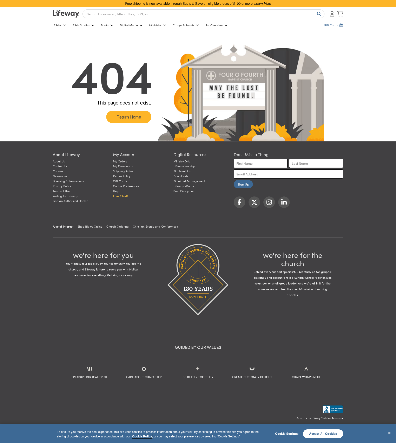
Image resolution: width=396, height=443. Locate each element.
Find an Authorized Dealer (70, 201)
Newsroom (60, 176)
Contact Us (60, 166)
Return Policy (121, 176)
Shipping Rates (123, 171)
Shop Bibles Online (90, 226)
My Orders (120, 161)
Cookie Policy (142, 436)
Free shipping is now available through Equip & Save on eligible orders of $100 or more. (198, 3)
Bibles (57, 25)
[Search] (318, 13)
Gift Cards (120, 181)
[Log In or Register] (332, 13)
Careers (58, 171)
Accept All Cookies (323, 433)
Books (105, 25)
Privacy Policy (62, 186)
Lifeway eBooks (183, 186)
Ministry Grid (181, 161)
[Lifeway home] (66, 14)
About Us (59, 161)
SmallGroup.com (184, 191)
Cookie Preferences (126, 186)
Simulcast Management (189, 181)
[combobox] (203, 13)
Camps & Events (183, 25)
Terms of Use (61, 191)
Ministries (155, 25)
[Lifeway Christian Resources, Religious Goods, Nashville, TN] (333, 409)
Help (116, 191)
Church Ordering (117, 226)
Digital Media (129, 25)
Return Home (129, 117)
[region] (198, 433)
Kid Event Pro (182, 171)
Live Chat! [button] (120, 196)
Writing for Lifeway (65, 196)
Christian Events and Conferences (155, 226)
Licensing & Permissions (68, 181)
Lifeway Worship (184, 166)
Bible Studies (81, 25)
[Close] (389, 432)
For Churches (214, 25)
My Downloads (123, 166)
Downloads (180, 176)
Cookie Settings (286, 433)
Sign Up (243, 184)
